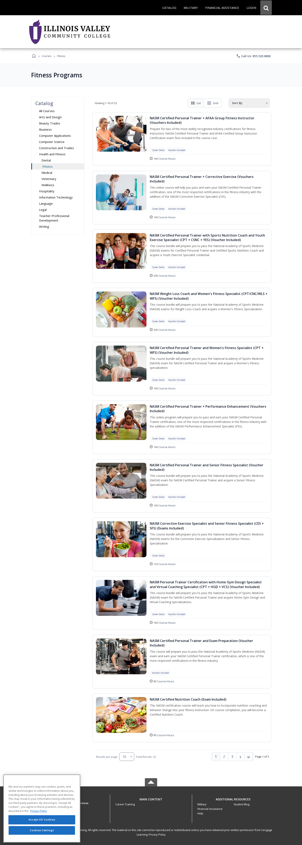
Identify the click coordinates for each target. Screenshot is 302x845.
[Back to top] (151, 801)
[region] (41, 808)
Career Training (125, 804)
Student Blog (241, 804)
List (199, 103)
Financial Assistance (209, 809)
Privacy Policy (157, 834)
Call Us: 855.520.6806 (253, 56)
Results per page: (107, 757)
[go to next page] (240, 756)
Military (201, 804)
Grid (215, 103)
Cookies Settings (42, 830)
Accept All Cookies (42, 820)
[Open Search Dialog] (266, 7)
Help (200, 813)
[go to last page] (249, 756)
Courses (46, 56)
